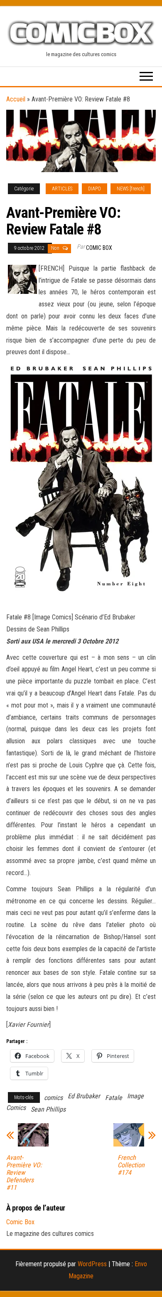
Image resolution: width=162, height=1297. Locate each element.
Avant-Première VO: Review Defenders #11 (24, 1172)
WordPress (92, 1264)
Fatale (113, 1098)
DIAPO (94, 189)
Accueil (15, 99)
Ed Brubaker (84, 1096)
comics (53, 1098)
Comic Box (99, 247)
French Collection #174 (131, 1165)
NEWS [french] (131, 189)
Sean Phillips (48, 1109)
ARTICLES (62, 189)
